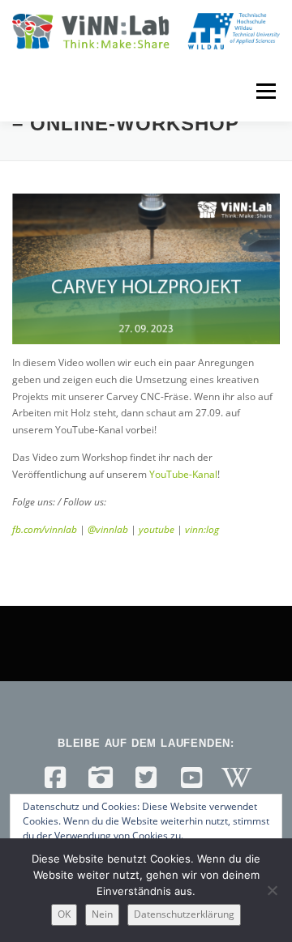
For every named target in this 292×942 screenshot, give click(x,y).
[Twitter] (146, 777)
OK (64, 914)
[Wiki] (237, 777)
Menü (264, 91)
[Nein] (272, 890)
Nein (102, 914)
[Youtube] (191, 777)
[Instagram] (100, 777)
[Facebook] (55, 777)
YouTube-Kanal (183, 474)
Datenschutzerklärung (184, 914)
